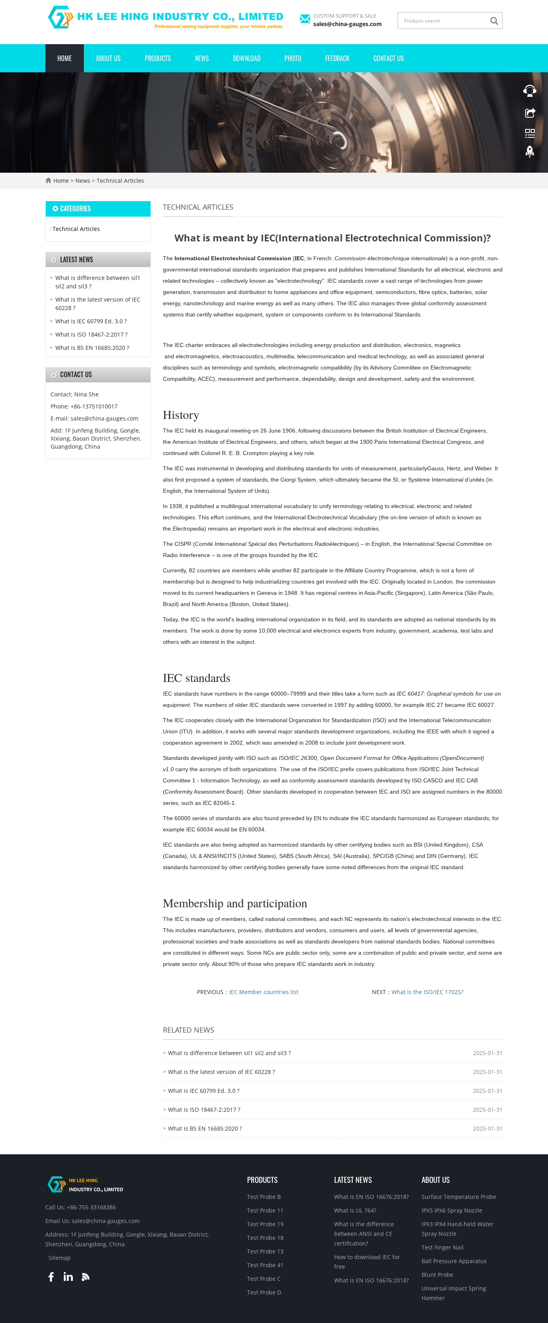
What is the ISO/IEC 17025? (427, 992)
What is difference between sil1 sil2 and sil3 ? (229, 1053)
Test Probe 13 (265, 1251)
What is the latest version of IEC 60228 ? (221, 1072)
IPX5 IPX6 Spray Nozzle (452, 1210)
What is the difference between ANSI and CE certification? (364, 1233)
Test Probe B (264, 1196)
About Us (108, 58)
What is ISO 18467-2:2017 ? (204, 1109)
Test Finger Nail (443, 1247)
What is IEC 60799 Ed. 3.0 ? (203, 1090)
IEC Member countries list (263, 992)
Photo (292, 58)
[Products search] (496, 21)
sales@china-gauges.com (347, 24)
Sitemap (60, 1258)
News (202, 58)
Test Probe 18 (265, 1237)
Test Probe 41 (265, 1265)
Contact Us (388, 58)
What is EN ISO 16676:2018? (371, 1196)
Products (158, 58)
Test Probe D (264, 1292)
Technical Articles (119, 180)
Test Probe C (264, 1278)
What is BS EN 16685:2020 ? (205, 1128)
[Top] (530, 154)
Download (246, 58)
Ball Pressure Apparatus (454, 1261)
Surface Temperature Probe (459, 1196)
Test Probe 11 (265, 1210)
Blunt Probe (437, 1274)
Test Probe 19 (265, 1224)
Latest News (353, 1179)
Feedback (337, 58)
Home (64, 58)
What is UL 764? (355, 1210)
